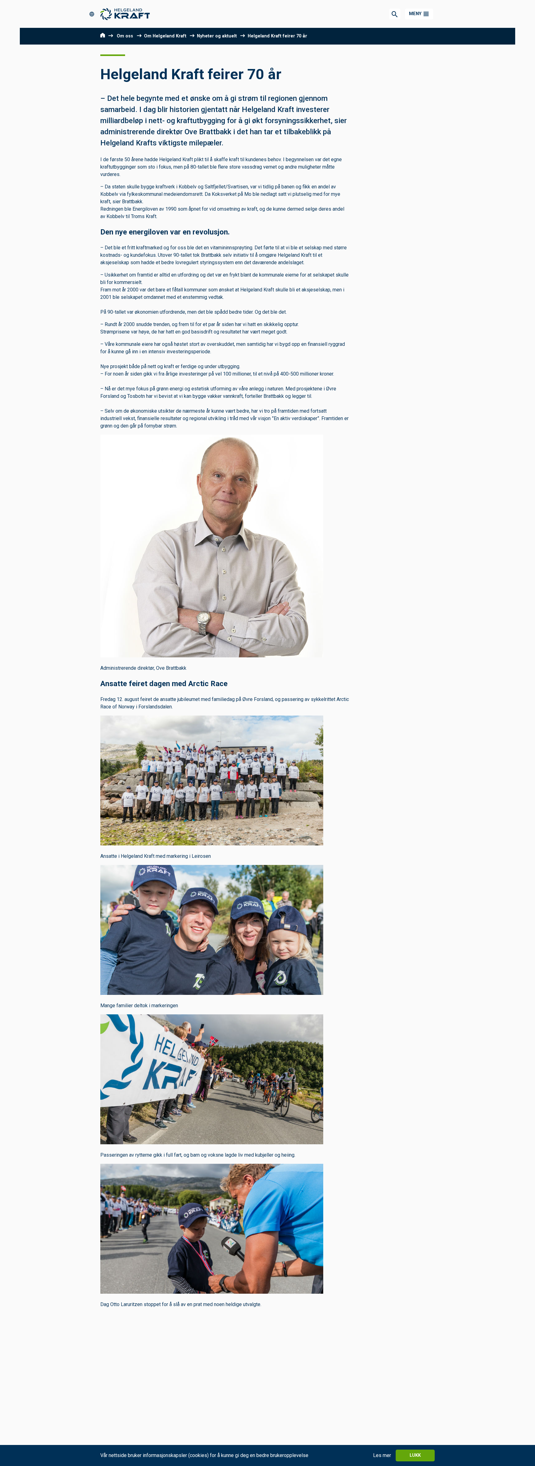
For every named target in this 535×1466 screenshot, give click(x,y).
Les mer (382, 1455)
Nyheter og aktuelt (217, 36)
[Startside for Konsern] (125, 14)
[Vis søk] (394, 14)
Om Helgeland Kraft (165, 36)
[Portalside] (94, 14)
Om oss (125, 36)
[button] (419, 14)
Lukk (415, 1455)
